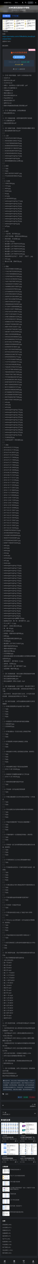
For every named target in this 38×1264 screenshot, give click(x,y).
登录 (31, 2)
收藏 (26, 1097)
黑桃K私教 (13, 1194)
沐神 (7, 1094)
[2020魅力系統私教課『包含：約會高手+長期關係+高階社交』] (28, 1128)
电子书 (4, 1239)
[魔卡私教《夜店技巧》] (6, 1207)
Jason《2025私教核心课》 (27, 1158)
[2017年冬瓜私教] (6, 1201)
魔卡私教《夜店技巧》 (16, 1206)
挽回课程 (5, 1236)
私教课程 (23, 10)
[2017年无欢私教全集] (10, 1128)
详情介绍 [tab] (7, 16)
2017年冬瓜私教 (14, 1200)
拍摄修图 (5, 1233)
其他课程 (5, 1224)
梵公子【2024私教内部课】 (17, 1175)
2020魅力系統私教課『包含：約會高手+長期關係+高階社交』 (22, 1188)
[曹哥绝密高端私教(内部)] (6, 1213)
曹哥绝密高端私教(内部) (16, 1212)
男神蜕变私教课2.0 (15, 1169)
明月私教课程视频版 (7, 1158)
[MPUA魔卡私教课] (6, 1183)
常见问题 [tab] (15, 16)
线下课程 (5, 1247)
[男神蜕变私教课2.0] (6, 1171)
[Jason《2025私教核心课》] (28, 1149)
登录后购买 (19, 57)
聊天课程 (5, 1253)
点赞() (33, 1097)
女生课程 (5, 1227)
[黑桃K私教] (6, 1195)
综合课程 (5, 1250)
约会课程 (5, 1244)
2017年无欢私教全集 (7, 1137)
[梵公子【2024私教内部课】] (6, 1177)
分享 (20, 1097)
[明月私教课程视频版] (10, 1149)
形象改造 (5, 1230)
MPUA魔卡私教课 (15, 1181)
